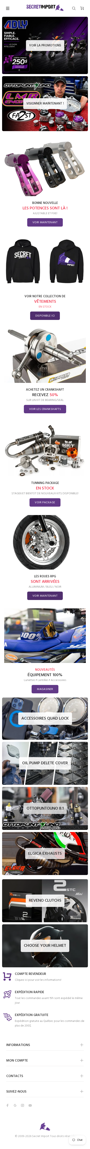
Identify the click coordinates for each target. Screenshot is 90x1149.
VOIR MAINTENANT (45, 222)
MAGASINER (45, 689)
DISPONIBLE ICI (45, 315)
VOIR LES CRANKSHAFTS (45, 409)
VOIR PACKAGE (45, 502)
